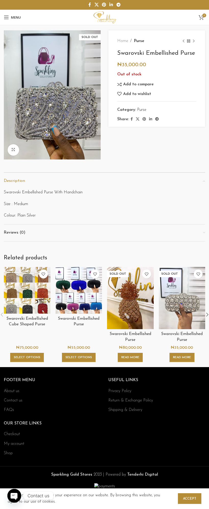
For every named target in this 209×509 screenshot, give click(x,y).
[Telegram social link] (118, 5)
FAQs (9, 410)
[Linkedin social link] (111, 5)
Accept (189, 498)
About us (11, 391)
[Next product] (193, 41)
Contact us (13, 400)
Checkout (12, 434)
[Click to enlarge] (13, 150)
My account (14, 444)
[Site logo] (104, 17)
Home (122, 41)
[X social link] (96, 5)
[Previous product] (183, 41)
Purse (139, 41)
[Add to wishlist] (43, 274)
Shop (8, 453)
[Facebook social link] (90, 5)
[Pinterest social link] (104, 5)
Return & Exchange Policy (130, 400)
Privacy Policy (119, 391)
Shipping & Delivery (125, 410)
